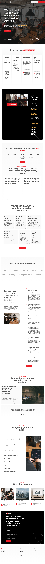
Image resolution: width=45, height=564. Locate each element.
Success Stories (20, 2)
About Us (11, 2)
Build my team (7, 30)
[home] (2, 2)
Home (7, 2)
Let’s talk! (8, 540)
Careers (28, 2)
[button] (15, 2)
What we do (21, 550)
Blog (24, 2)
